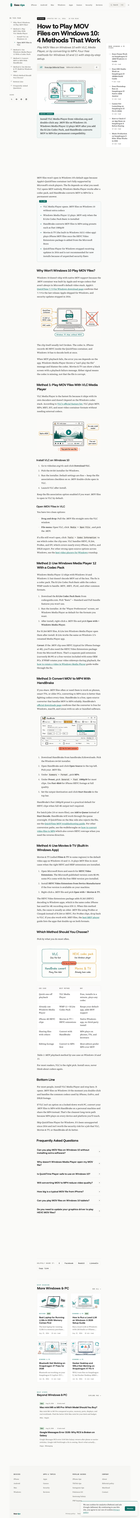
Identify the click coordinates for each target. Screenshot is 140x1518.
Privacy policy (70, 1514)
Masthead (106, 1488)
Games (79, 5)
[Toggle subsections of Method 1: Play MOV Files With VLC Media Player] (31, 29)
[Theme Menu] (128, 5)
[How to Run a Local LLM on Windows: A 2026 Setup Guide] (85, 1301)
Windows (61, 5)
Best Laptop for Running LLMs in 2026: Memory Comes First (51, 1320)
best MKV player (90, 917)
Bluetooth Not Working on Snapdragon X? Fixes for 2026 (52, 1366)
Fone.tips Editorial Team (54, 67)
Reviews (99, 5)
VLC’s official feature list (70, 403)
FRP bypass (77, 1501)
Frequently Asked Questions (20, 87)
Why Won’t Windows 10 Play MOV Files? (21, 23)
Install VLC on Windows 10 (22, 38)
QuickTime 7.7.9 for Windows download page (60, 289)
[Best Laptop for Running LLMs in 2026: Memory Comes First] (52, 1301)
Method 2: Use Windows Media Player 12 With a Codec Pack (22, 52)
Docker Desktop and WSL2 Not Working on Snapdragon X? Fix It (83, 1366)
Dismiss (130, 1508)
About (104, 1479)
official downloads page (49, 705)
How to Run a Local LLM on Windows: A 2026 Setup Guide (84, 1320)
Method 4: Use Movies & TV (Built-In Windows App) (22, 69)
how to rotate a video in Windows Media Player (61, 664)
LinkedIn (94, 1263)
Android (43, 5)
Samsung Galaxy (79, 1496)
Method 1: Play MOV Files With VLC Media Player (20, 31)
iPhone (34, 5)
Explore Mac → (94, 1395)
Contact (105, 1492)
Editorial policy (108, 1483)
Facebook (69, 1263)
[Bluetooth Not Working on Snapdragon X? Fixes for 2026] (52, 1347)
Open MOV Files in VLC (24, 43)
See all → (96, 1289)
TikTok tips (77, 1483)
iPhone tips (77, 1479)
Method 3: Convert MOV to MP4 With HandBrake (20, 60)
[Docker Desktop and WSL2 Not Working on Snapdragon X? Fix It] (85, 1347)
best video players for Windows (71, 552)
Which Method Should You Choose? (22, 76)
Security (89, 5)
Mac (52, 5)
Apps (71, 5)
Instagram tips (78, 1488)
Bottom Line (18, 82)
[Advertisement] (69, 157)
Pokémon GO (78, 1492)
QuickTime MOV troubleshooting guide (65, 823)
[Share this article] (96, 67)
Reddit (81, 1263)
